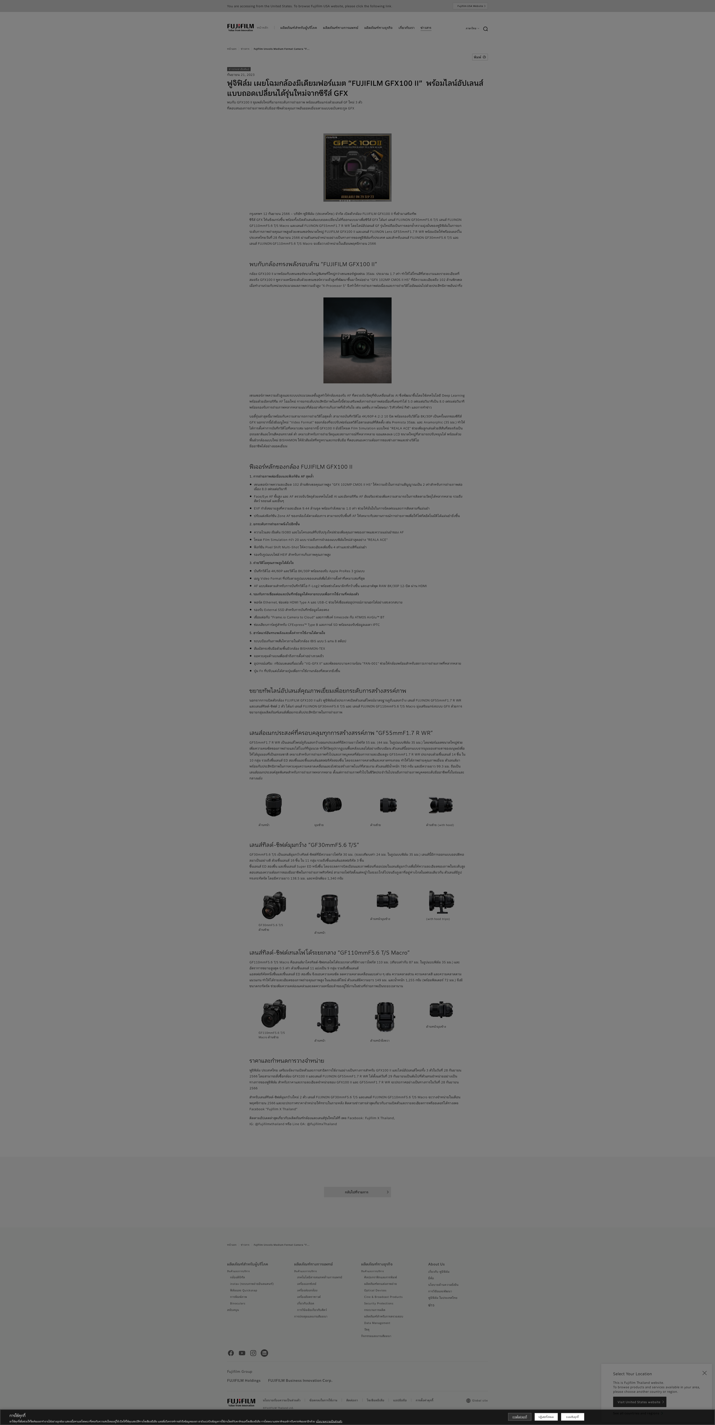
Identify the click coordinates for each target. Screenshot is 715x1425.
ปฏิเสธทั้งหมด (546, 1416)
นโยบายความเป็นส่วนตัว (329, 1421)
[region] (357, 1417)
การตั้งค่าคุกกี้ (519, 1416)
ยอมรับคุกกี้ (572, 1416)
